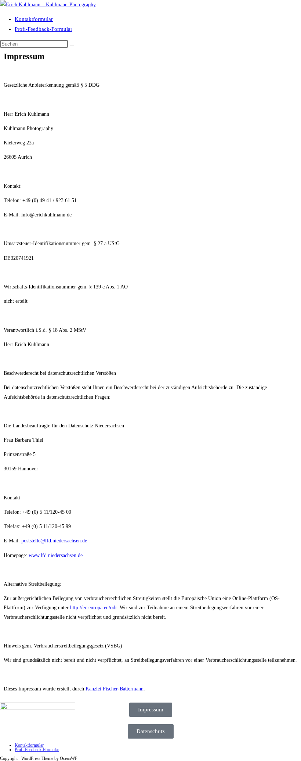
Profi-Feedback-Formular (43, 29)
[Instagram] (255, 712)
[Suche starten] (72, 45)
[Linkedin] (274, 712)
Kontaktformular (34, 19)
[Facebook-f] (235, 712)
